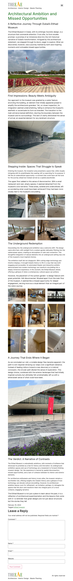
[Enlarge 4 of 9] (23, 306)
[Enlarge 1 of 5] (23, 197)
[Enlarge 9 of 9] (62, 332)
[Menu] (62, 5)
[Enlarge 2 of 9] (43, 291)
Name (10, 543)
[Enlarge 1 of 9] (23, 291)
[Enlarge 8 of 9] (43, 332)
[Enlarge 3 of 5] (62, 197)
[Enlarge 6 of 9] (62, 306)
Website (11, 558)
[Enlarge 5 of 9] (43, 306)
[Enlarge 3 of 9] (62, 291)
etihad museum (19, 507)
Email (10, 551)
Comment (12, 519)
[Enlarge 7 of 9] (23, 332)
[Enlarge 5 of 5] (62, 222)
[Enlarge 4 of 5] (33, 222)
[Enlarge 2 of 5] (43, 197)
